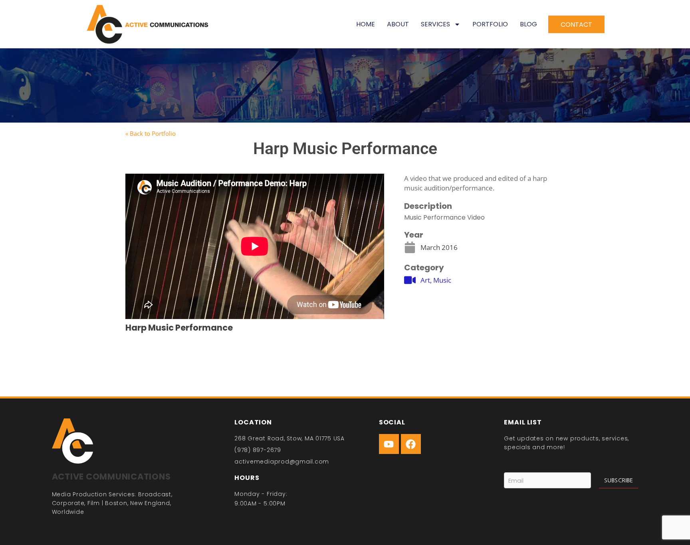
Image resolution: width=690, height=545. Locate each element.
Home (365, 24)
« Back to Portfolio (150, 133)
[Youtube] (389, 444)
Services (435, 24)
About (398, 24)
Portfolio (490, 24)
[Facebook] (411, 444)
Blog (528, 24)
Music (442, 280)
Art (425, 280)
